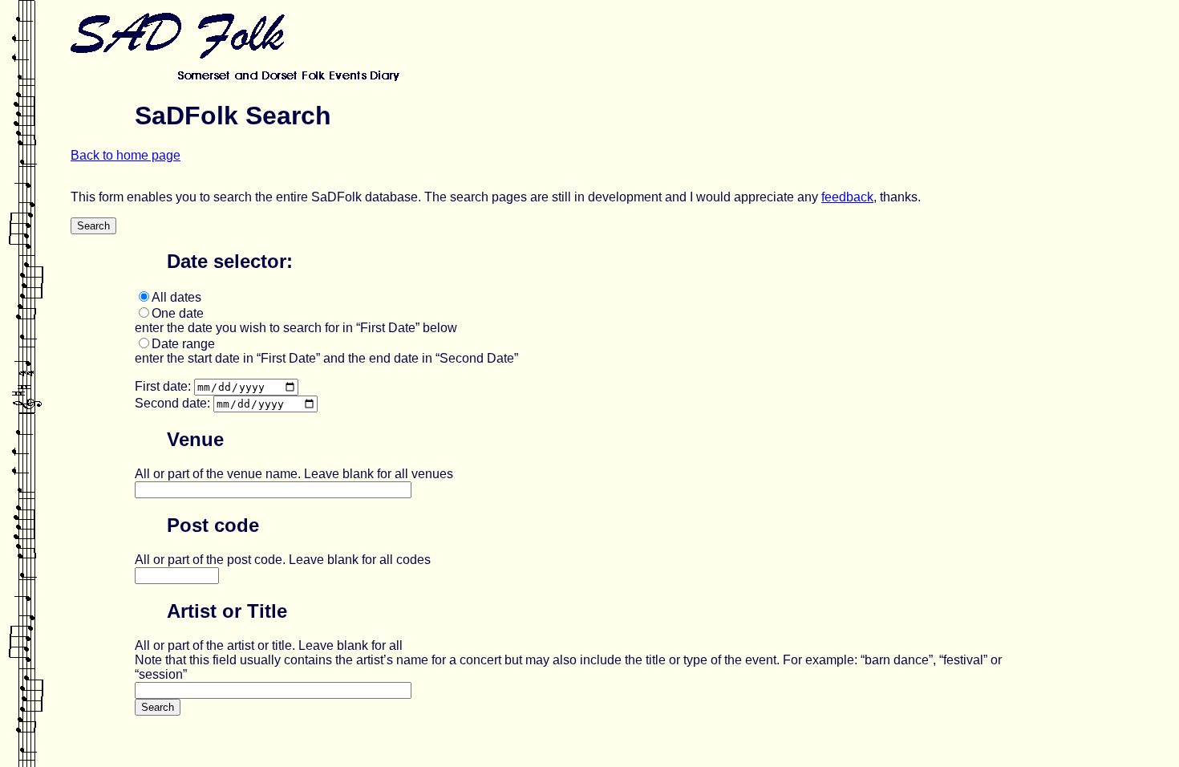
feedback (847, 197)
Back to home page (125, 155)
